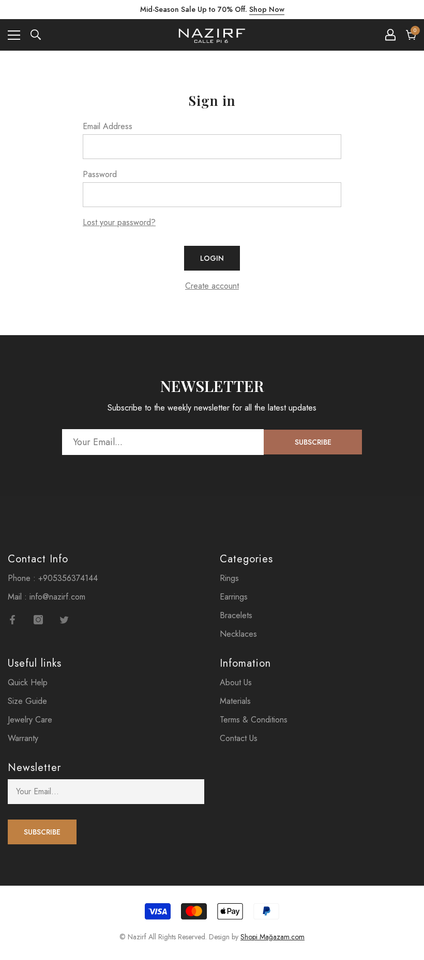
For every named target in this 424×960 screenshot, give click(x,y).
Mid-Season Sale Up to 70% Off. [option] (212, 9)
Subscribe (313, 442)
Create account (212, 286)
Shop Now (266, 9)
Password (100, 174)
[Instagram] (38, 619)
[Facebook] (12, 619)
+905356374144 (68, 578)
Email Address (107, 126)
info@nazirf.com (57, 597)
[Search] (36, 34)
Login (212, 258)
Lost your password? (119, 222)
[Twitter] (64, 619)
